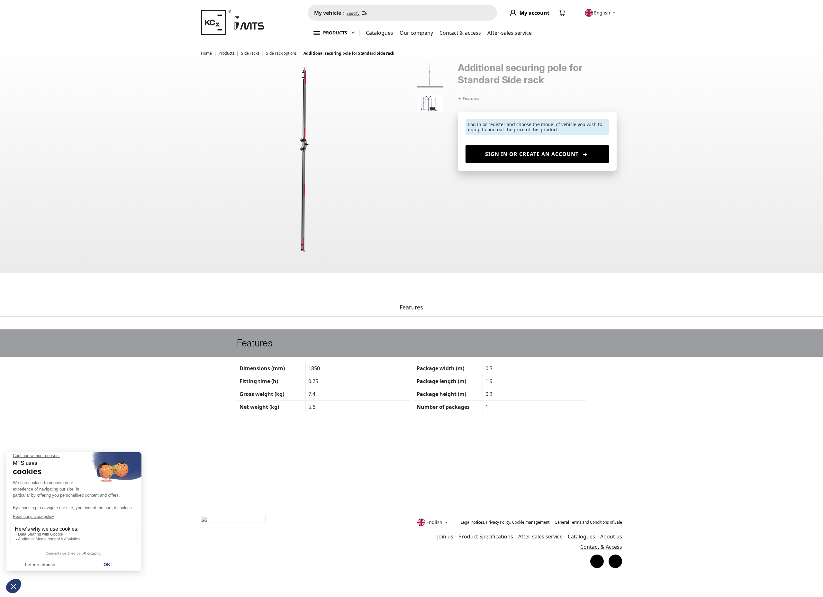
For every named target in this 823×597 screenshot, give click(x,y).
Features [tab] (411, 307)
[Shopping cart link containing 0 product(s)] (562, 13)
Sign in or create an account (532, 154)
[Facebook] (597, 561)
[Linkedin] (615, 561)
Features (470, 98)
